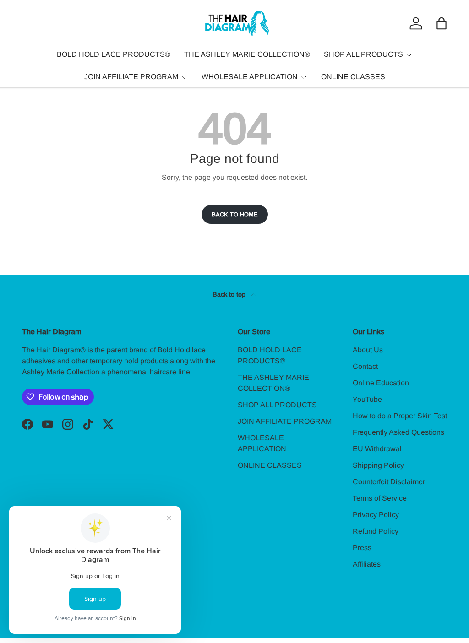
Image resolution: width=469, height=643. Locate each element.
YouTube (367, 399)
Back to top (230, 294)
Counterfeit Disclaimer (389, 482)
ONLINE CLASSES (353, 77)
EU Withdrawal (377, 449)
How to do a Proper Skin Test (400, 416)
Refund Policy (375, 531)
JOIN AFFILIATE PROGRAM (285, 421)
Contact (365, 366)
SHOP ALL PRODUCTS (277, 405)
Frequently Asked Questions (398, 432)
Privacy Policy (376, 515)
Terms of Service (380, 498)
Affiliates (367, 564)
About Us (368, 350)
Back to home (235, 214)
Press (362, 547)
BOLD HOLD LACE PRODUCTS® (113, 54)
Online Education (381, 383)
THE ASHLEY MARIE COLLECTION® (247, 54)
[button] (441, 23)
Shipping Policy (378, 465)
